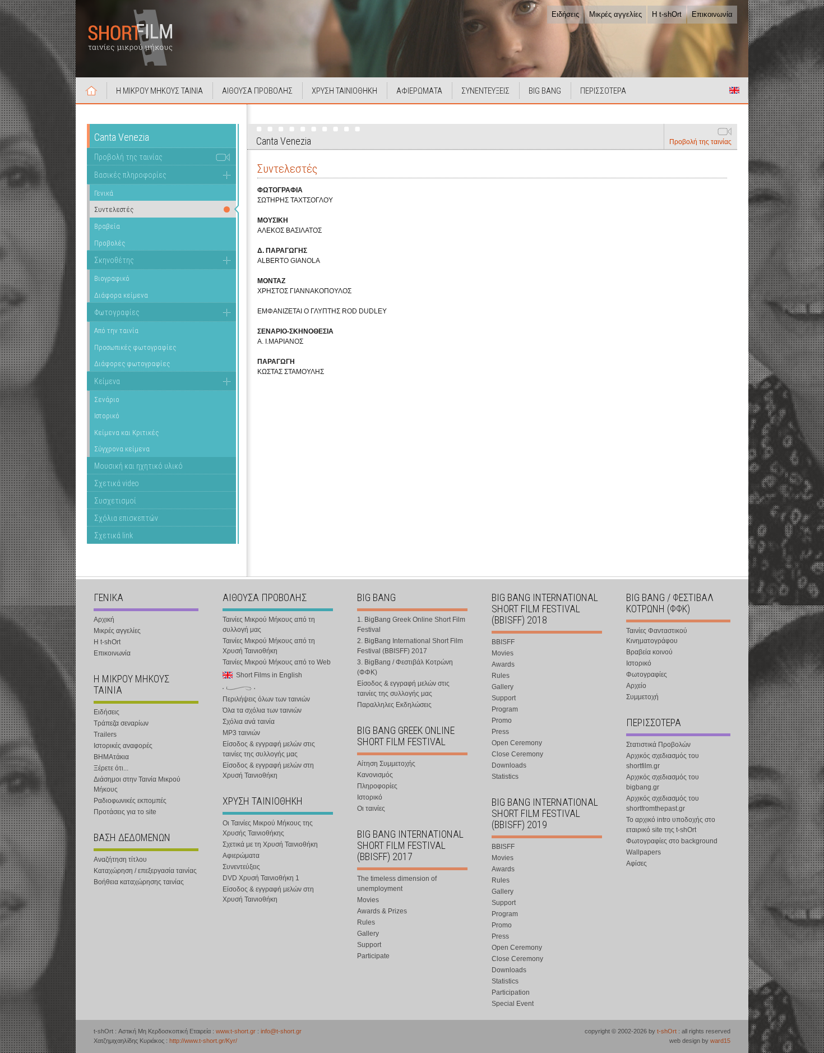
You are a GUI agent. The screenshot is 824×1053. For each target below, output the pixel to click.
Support (369, 945)
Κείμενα (107, 381)
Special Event (513, 1004)
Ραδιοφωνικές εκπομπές (130, 801)
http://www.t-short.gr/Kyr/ (203, 1040)
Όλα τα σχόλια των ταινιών (262, 710)
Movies (368, 900)
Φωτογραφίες (117, 312)
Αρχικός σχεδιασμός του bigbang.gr (662, 782)
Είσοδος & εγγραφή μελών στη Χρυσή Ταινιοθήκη (268, 770)
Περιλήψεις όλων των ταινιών (266, 699)
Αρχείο (636, 686)
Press (500, 732)
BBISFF (503, 642)
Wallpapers (643, 852)
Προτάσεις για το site (125, 812)
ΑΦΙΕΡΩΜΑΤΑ (419, 91)
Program (505, 709)
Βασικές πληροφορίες (130, 174)
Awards (503, 664)
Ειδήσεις (565, 14)
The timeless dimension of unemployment (397, 884)
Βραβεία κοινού (649, 652)
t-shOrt (667, 1031)
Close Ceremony (517, 754)
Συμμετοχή (642, 697)
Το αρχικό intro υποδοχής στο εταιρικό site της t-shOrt (670, 825)
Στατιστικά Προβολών (658, 745)
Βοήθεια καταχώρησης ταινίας (139, 882)
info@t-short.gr (281, 1031)
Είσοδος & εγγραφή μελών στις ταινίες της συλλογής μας (269, 749)
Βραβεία (107, 226)
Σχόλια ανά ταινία (249, 722)
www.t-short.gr (236, 1031)
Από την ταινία (116, 330)
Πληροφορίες (377, 786)
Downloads (509, 765)
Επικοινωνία (712, 14)
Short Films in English (734, 90)
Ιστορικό (106, 416)
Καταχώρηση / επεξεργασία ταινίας (145, 871)
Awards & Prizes (382, 911)
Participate (373, 956)
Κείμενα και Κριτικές (126, 432)
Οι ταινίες (371, 808)
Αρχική (91, 90)
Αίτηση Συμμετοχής (386, 764)
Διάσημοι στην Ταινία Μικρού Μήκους (137, 784)
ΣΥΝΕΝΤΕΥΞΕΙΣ (485, 91)
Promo (502, 720)
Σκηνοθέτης (114, 260)
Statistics (505, 776)
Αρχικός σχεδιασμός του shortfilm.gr (662, 761)
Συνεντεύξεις (241, 867)
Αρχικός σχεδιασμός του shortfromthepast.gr (662, 803)
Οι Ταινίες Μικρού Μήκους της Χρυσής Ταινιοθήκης (268, 828)
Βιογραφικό (111, 278)
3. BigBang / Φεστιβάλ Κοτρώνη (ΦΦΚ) (405, 667)
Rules (366, 922)
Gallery (368, 933)
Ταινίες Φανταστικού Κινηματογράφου (656, 636)
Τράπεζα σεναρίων (121, 723)
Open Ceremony (517, 743)
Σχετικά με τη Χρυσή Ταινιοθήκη (270, 844)
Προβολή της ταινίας (700, 142)
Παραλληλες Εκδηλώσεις (394, 705)
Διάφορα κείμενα (121, 295)
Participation (511, 992)
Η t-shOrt (667, 14)
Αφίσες (636, 863)
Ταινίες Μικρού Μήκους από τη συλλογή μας (269, 625)
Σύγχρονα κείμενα (122, 449)
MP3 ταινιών (241, 733)
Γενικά (103, 193)
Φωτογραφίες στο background (671, 841)
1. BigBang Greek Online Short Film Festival (411, 625)
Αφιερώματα (241, 856)
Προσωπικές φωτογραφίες (135, 347)
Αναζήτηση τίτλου (120, 859)
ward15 (720, 1040)
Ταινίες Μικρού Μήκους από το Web (277, 662)
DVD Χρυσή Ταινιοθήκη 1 (261, 878)
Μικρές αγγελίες (615, 14)
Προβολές (109, 243)
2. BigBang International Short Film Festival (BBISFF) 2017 (410, 646)
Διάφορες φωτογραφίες (132, 363)
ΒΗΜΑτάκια (111, 757)
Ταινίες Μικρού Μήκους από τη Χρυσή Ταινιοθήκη (269, 646)
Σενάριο (106, 399)
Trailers (105, 734)
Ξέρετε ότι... (111, 768)
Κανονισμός (375, 775)
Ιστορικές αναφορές (123, 746)
